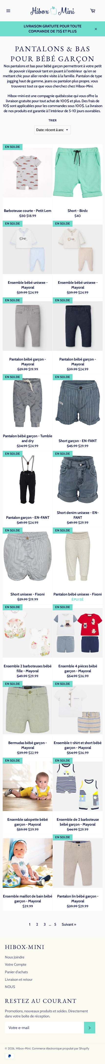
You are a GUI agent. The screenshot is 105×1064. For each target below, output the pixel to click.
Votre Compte (15, 964)
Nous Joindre (14, 957)
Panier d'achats (16, 972)
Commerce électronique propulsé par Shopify (60, 1048)
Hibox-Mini (23, 1048)
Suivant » (69, 924)
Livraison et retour (18, 979)
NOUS (10, 987)
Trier (53, 120)
